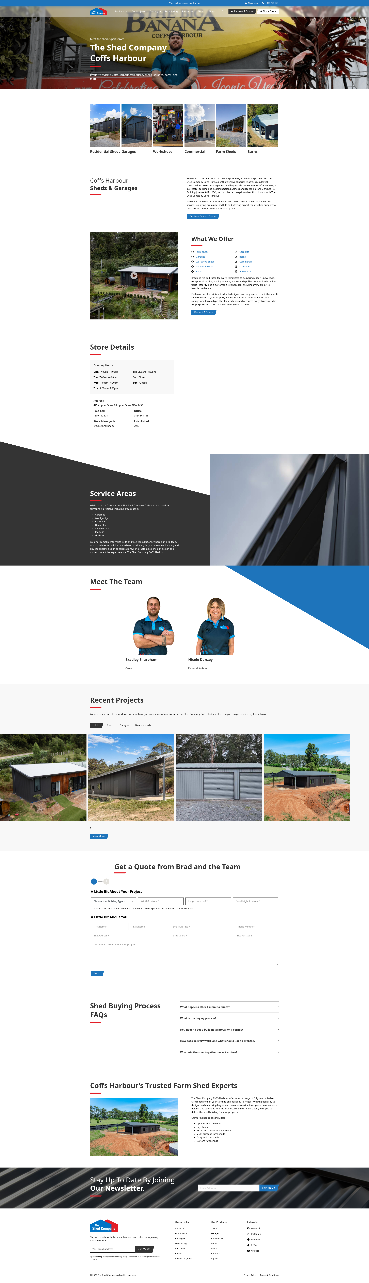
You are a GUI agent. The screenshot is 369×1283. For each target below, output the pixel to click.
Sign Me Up (268, 1187)
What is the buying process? (198, 1018)
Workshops (162, 151)
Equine (214, 1258)
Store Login (253, 3)
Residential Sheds (105, 151)
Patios (199, 271)
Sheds (110, 725)
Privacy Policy (250, 1275)
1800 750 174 (272, 3)
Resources (187, 11)
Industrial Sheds (205, 266)
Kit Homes (245, 266)
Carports (244, 251)
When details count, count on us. (184, 3)
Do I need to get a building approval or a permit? (211, 1029)
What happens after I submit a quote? (205, 1007)
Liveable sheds (143, 725)
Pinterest (255, 1239)
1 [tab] (91, 827)
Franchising (171, 11)
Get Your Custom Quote (203, 216)
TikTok (254, 1245)
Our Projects (138, 11)
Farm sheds (202, 251)
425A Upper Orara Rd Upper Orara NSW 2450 (118, 405)
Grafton (99, 535)
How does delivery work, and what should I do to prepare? (217, 1041)
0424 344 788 (141, 415)
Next (96, 973)
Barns (252, 151)
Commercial (194, 151)
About (201, 11)
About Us (179, 1228)
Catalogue (155, 11)
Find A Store (269, 11)
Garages (129, 151)
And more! (245, 271)
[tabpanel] (131, 777)
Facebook (255, 1228)
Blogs (212, 11)
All (96, 725)
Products (120, 11)
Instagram (256, 1234)
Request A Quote (243, 11)
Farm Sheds (226, 151)
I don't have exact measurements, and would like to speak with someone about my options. (144, 908)
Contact (179, 1253)
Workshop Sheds (205, 261)
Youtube (255, 1250)
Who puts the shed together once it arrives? (208, 1052)
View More (99, 836)
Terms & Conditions (269, 1275)
